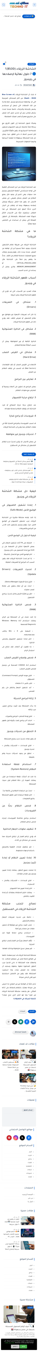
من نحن (30, 1198)
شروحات (31, 64)
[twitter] (22, 1137)
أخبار (30, 1152)
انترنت (30, 1155)
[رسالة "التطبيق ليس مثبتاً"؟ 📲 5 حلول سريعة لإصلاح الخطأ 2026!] (27, 1245)
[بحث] (3, 4)
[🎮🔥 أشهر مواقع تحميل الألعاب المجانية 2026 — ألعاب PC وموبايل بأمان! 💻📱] (27, 1233)
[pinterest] (9, 1137)
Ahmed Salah (28, 85)
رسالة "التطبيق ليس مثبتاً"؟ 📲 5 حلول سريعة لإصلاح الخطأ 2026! (12, 1247)
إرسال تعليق (28, 1110)
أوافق (23, 1346)
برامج (30, 1159)
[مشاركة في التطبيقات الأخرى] (8, 1021)
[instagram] (15, 1137)
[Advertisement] (19, 42)
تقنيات (30, 1162)
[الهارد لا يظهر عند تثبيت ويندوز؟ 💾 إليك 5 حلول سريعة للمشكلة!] (27, 1220)
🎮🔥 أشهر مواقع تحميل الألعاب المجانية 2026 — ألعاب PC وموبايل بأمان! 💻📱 (11, 1234)
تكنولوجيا (29, 1166)
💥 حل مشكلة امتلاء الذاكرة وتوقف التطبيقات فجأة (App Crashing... (21, 481)
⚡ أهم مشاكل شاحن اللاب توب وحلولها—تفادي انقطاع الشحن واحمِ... (18, 472)
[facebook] (28, 1137)
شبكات (29, 1170)
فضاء (30, 1177)
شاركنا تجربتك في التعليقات (25, 999)
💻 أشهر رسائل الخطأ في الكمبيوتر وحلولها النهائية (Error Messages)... (18, 463)
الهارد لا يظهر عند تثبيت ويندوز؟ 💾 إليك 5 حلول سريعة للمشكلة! (11, 1222)
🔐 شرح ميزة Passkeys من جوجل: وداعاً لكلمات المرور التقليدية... (28, 1088)
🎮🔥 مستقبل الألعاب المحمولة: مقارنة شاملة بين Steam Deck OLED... (11, 1066)
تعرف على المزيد (9, 1342)
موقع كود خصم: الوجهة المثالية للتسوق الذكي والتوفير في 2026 (12, 16)
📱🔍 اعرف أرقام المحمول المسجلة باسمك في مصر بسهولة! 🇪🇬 (29, 1066)
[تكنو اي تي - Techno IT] (18, 4)
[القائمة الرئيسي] (34, 4)
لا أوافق (15, 1346)
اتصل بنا (30, 1201)
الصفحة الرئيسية (27, 1194)
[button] (26, 1021)
